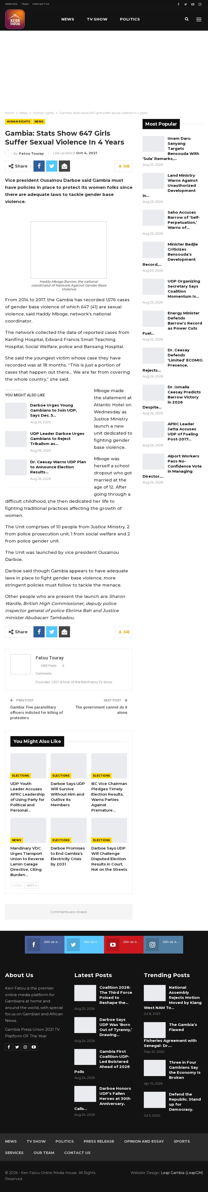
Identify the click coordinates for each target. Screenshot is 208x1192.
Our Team (43, 1152)
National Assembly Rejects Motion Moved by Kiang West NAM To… (173, 997)
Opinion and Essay (144, 1141)
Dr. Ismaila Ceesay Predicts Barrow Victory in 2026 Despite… (172, 397)
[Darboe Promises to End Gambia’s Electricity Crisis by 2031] (68, 830)
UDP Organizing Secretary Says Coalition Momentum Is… (184, 289)
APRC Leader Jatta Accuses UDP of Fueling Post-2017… (183, 431)
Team (25, 4)
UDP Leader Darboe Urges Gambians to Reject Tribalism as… (57, 438)
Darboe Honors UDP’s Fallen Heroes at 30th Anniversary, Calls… (102, 1098)
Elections (20, 775)
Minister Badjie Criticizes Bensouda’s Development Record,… (170, 254)
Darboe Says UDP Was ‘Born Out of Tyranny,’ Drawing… (115, 1027)
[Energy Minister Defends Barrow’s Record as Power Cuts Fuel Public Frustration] (153, 319)
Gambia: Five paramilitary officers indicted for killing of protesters (36, 712)
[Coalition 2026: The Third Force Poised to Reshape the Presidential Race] (85, 993)
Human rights (18, 121)
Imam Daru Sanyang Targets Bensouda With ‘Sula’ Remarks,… (171, 148)
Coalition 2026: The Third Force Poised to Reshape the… (115, 995)
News (67, 19)
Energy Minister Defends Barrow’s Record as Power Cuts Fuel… (172, 323)
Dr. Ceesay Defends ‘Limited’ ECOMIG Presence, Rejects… (173, 360)
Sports (182, 1141)
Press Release (99, 1141)
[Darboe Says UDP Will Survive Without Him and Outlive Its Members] (68, 765)
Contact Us (40, 4)
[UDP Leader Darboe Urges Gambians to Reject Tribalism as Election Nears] (16, 439)
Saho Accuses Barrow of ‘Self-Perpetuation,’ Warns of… (184, 220)
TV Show (97, 19)
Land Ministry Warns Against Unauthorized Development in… (170, 185)
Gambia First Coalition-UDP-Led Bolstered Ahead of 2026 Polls (102, 1061)
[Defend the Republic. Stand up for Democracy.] (155, 1100)
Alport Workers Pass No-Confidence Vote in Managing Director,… (172, 466)
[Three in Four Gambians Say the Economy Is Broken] (155, 1068)
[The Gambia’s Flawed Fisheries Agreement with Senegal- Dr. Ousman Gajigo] (155, 1030)
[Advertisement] (104, 68)
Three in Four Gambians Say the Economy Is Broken (185, 1070)
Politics (130, 19)
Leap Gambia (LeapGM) (182, 1172)
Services (11, 4)
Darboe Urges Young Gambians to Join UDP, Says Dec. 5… (53, 410)
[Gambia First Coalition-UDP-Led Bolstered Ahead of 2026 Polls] (85, 1057)
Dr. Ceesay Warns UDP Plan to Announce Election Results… (58, 466)
